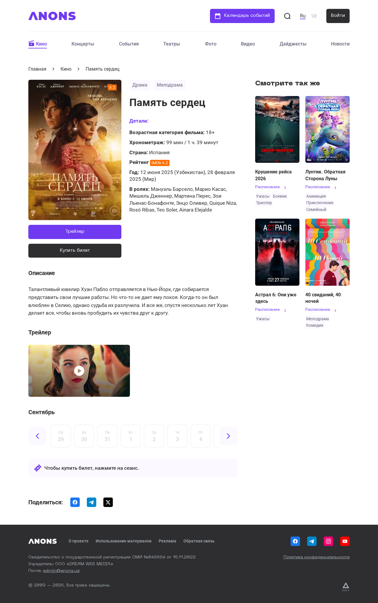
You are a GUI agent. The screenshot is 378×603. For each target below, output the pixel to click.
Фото (210, 44)
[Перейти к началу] (52, 16)
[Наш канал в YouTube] (345, 541)
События (129, 44)
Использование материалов (123, 541)
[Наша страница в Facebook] (295, 541)
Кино (41, 44)
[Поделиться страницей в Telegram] (91, 502)
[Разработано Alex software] (346, 586)
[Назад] (37, 436)
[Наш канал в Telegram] (312, 541)
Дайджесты (293, 44)
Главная (37, 69)
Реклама (167, 541)
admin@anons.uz (61, 571)
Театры (171, 44)
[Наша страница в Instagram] (328, 541)
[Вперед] (228, 436)
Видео (248, 44)
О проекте (79, 541)
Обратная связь (199, 541)
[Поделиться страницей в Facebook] (75, 502)
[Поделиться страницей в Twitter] (108, 502)
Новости (340, 44)
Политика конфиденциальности (317, 557)
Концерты (82, 44)
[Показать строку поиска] (287, 16)
